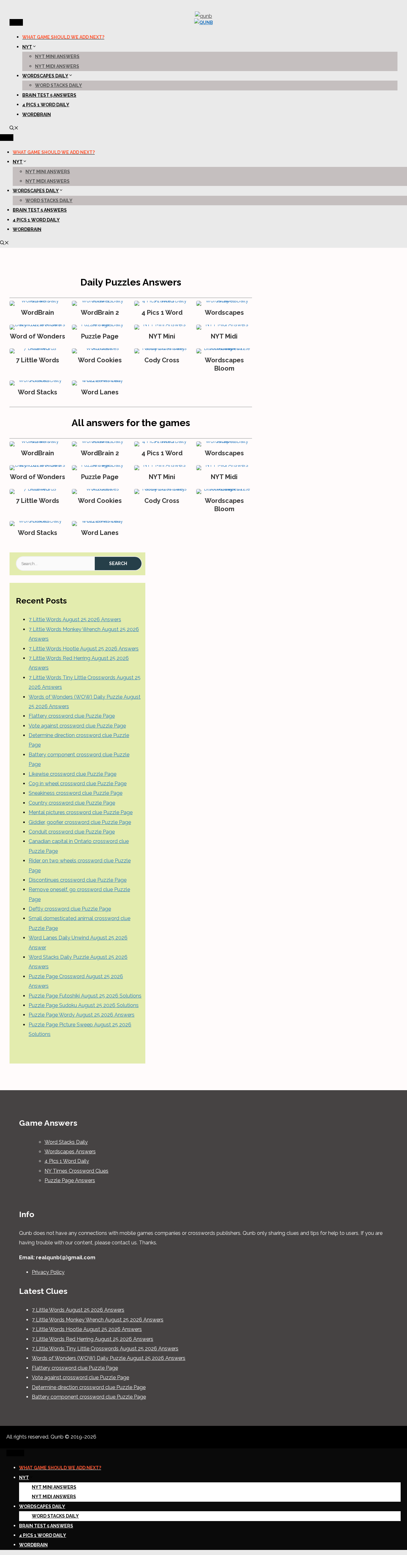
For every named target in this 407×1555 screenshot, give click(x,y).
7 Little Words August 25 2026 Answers (75, 619)
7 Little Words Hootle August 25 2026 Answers (84, 649)
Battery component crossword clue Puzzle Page (89, 1397)
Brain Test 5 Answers (49, 95)
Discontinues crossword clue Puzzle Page (78, 880)
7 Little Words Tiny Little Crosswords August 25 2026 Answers (105, 1349)
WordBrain (36, 114)
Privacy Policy (48, 1272)
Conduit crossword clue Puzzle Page (72, 832)
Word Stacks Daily (58, 85)
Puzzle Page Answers (70, 1180)
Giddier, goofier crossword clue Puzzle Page (80, 822)
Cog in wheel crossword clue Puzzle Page (78, 784)
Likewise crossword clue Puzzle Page (72, 774)
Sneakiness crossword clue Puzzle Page (75, 793)
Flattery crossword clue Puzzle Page (72, 716)
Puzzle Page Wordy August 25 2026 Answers (82, 1015)
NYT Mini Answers (57, 56)
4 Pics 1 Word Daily (45, 104)
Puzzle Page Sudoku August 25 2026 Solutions (84, 1005)
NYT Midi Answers (57, 66)
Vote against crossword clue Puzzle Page (77, 726)
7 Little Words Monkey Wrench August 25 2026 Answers (97, 1320)
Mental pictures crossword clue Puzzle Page (81, 812)
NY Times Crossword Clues (76, 1171)
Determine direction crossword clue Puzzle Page (89, 1387)
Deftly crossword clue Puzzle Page (70, 909)
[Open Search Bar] (14, 128)
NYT (27, 46)
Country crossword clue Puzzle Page (72, 803)
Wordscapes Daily (45, 75)
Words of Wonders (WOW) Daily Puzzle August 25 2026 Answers (108, 1358)
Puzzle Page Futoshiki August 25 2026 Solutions (85, 996)
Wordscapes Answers (70, 1152)
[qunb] (203, 22)
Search (118, 563)
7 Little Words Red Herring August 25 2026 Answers (92, 1339)
